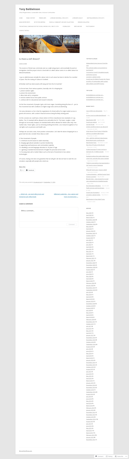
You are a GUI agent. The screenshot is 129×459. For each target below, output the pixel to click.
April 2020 (89, 279)
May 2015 (89, 376)
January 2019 (90, 301)
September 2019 (91, 290)
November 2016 (90, 340)
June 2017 (89, 328)
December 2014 (90, 385)
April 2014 (89, 403)
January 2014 (90, 410)
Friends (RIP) (42, 18)
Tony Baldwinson (29, 9)
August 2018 (89, 308)
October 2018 (90, 306)
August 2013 (89, 421)
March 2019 (89, 299)
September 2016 (91, 344)
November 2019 (90, 288)
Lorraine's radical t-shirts (93, 77)
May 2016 (89, 353)
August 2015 (89, 369)
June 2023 (89, 242)
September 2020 (91, 267)
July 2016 (88, 349)
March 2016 (89, 358)
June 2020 (89, 274)
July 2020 (88, 272)
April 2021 (89, 254)
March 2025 (89, 217)
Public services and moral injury (95, 188)
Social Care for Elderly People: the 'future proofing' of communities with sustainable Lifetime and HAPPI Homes (98, 81)
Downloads (66, 26)
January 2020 (90, 285)
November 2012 (90, 439)
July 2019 (88, 292)
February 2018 (90, 319)
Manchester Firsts (24, 22)
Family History (30, 18)
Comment (72, 224)
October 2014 (90, 390)
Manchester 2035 (91, 120)
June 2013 (89, 426)
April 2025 (89, 215)
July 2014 (88, 396)
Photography (90, 26)
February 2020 (90, 283)
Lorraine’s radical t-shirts (93, 195)
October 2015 (90, 367)
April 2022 (89, 247)
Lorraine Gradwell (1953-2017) (59, 18)
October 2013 (90, 417)
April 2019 (89, 297)
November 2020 (90, 265)
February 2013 (90, 435)
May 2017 (89, 331)
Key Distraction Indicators (93, 186)
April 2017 (89, 333)
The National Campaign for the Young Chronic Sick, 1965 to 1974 (39, 26)
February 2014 (90, 408)
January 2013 (90, 437)
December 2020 (90, 263)
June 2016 (89, 351)
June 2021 (89, 249)
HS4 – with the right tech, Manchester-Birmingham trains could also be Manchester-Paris (97, 140)
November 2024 (90, 220)
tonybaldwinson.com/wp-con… (95, 95)
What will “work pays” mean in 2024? (96, 170)
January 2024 (90, 231)
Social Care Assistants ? (93, 192)
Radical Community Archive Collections (61, 22)
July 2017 (88, 326)
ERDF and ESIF (78, 26)
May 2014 (89, 401)
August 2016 (89, 347)
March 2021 (89, 256)
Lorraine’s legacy (77, 18)
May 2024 (89, 226)
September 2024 (91, 224)
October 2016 (90, 342)
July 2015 (88, 371)
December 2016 (90, 337)
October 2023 (90, 235)
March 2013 (89, 433)
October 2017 (90, 324)
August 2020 (89, 269)
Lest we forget (90, 124)
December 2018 (90, 303)
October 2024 (90, 222)
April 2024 (89, 229)
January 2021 (90, 260)
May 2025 (89, 213)
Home (20, 18)
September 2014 (91, 392)
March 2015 (89, 381)
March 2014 (89, 405)
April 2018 (89, 315)
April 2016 (89, 356)
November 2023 (90, 233)
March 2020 (89, 281)
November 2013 (90, 415)
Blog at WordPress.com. (25, 451)
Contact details (24, 30)
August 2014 (89, 394)
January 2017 (90, 335)
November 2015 (90, 365)
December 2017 (90, 322)
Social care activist (91, 122)
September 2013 (91, 419)
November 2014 (90, 387)
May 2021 (89, 251)
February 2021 (90, 258)
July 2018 (88, 310)
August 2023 (89, 238)
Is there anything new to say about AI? (97, 127)
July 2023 (88, 240)
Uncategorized (37, 182)
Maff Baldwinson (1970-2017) (95, 18)
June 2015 (89, 374)
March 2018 (89, 317)
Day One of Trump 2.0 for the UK (95, 145)
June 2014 (89, 399)
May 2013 (89, 428)
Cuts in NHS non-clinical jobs (94, 111)
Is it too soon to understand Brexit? (96, 115)
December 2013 (90, 412)
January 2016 (90, 360)
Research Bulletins (83, 22)
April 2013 (89, 430)
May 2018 (89, 313)
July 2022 (88, 245)
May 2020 (89, 276)
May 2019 (89, 294)
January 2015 (90, 383)
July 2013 (88, 424)
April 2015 (89, 378)
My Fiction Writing (39, 22)
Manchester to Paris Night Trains (95, 199)
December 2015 (90, 362)
